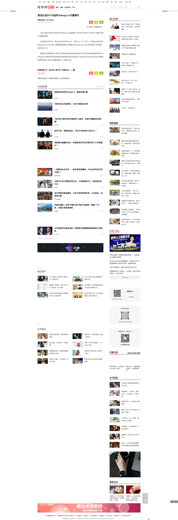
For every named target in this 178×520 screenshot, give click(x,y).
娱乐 (68, 2)
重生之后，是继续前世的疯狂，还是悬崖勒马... (133, 368)
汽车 (81, 2)
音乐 (132, 353)
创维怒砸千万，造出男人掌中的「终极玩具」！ (54, 70)
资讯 (44, 2)
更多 (120, 2)
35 (102, 234)
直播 (53, 2)
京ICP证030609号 (126, 516)
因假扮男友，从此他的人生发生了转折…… (117, 367)
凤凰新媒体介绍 (50, 516)
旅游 (103, 2)
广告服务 (78, 516)
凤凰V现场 (114, 231)
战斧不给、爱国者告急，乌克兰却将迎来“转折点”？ (75, 130)
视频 (48, 2)
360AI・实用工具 (95, 27)
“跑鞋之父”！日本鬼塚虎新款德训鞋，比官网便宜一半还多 (117, 498)
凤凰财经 (129, 291)
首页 (40, 2)
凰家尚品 (114, 482)
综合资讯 (67, 7)
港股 (61, 7)
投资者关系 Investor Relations (65, 516)
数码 (116, 2)
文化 (98, 2)
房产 (85, 2)
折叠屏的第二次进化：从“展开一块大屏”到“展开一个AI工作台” (125, 272)
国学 (111, 2)
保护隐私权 (94, 516)
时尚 (77, 2)
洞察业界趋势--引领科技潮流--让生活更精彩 (53, 78)
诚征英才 (86, 516)
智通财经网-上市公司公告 (45, 20)
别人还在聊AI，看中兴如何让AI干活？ (123, 267)
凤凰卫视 (58, 2)
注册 (126, 2)
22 (102, 187)
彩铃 (135, 353)
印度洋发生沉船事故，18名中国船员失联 (71, 104)
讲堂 (129, 353)
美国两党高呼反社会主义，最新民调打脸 (71, 92)
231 (102, 211)
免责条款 (101, 516)
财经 (64, 2)
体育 (72, 2)
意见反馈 (109, 516)
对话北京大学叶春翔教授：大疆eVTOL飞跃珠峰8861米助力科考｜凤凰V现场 (124, 262)
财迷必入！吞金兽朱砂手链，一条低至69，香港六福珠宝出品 (133, 498)
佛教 (107, 2)
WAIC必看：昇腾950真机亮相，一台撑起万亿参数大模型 (124, 256)
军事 (94, 2)
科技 (90, 2)
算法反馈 (100, 86)
